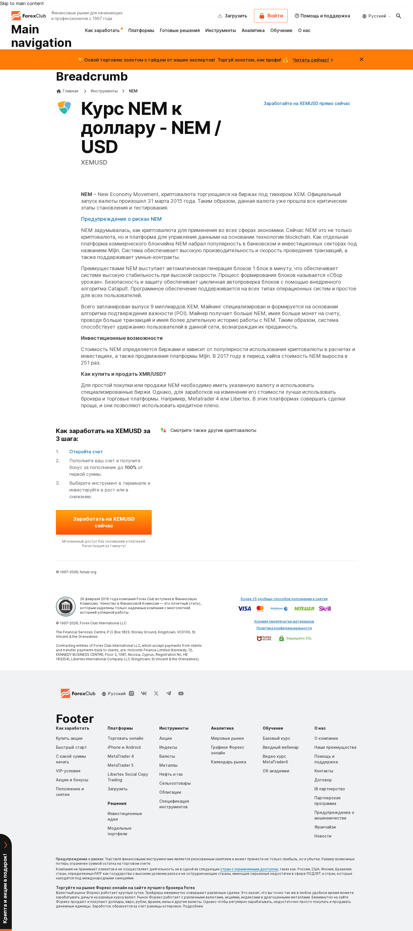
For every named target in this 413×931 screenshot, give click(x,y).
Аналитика (253, 30)
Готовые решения (180, 30)
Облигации (170, 792)
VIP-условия (68, 770)
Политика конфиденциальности (284, 628)
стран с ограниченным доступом (249, 869)
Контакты (323, 770)
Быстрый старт (71, 747)
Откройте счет (86, 451)
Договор (323, 779)
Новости (323, 836)
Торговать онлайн (125, 738)
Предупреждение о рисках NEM (121, 219)
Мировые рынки (227, 738)
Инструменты (220, 30)
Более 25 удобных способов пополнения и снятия (284, 599)
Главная (71, 90)
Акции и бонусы (72, 779)
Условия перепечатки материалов (284, 621)
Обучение (281, 30)
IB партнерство (329, 788)
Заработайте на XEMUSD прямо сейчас (307, 103)
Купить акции (69, 738)
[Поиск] (398, 16)
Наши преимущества (335, 747)
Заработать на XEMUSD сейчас (104, 522)
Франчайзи (325, 827)
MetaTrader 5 (120, 765)
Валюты (167, 756)
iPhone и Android (124, 747)
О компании (326, 738)
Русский (377, 15)
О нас (304, 30)
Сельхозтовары (175, 783)
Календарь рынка (228, 761)
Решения (117, 803)
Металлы (168, 765)
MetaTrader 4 (121, 756)
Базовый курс (276, 738)
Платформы (141, 30)
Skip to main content (22, 3)
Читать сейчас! (311, 60)
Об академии (276, 770)
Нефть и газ (171, 774)
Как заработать (103, 30)
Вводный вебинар (281, 747)
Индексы (168, 747)
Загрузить (118, 788)
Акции (165, 738)
